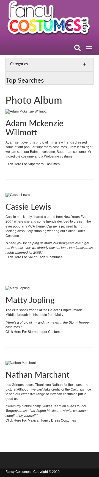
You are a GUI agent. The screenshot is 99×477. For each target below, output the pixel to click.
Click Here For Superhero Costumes (33, 164)
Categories (19, 64)
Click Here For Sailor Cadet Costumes (34, 257)
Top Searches (25, 80)
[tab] (50, 64)
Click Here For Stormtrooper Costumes (34, 332)
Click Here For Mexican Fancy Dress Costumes (41, 420)
